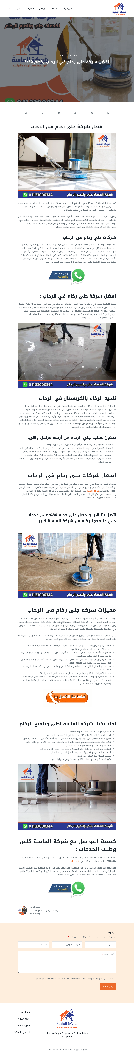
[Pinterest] (75, 113)
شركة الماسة (93, 491)
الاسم (111, 945)
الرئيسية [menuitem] (67, 8)
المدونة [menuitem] (30, 8)
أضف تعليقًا (108, 954)
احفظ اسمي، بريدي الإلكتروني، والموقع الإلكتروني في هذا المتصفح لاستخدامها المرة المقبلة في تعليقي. (74, 978)
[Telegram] (42, 113)
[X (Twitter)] (91, 113)
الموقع (44, 945)
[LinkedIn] (59, 113)
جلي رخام (61, 55)
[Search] (9, 9)
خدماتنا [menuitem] (54, 8)
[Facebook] (108, 113)
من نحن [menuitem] (42, 8)
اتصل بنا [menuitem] (18, 8)
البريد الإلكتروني (72, 945)
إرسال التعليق (107, 986)
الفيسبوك (75, 861)
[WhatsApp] (26, 113)
